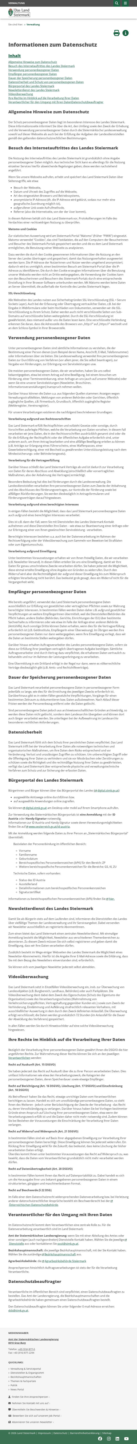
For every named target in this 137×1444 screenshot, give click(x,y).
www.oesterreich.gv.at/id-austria (49, 826)
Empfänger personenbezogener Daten (32, 74)
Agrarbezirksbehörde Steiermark (65, 1261)
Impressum (44, 1433)
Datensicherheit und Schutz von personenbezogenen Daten (46, 82)
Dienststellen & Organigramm (27, 1372)
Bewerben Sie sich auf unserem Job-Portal (36, 1415)
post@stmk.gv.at (67, 1243)
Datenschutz (60, 1433)
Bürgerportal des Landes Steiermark (31, 86)
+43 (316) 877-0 (26, 1349)
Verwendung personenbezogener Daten (33, 70)
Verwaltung (33, 24)
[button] (116, 3)
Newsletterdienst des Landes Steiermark (33, 90)
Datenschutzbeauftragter (87, 102)
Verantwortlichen (19, 1058)
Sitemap (106, 1433)
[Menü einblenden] (125, 3)
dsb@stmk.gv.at (18, 1310)
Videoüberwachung (20, 94)
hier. (112, 899)
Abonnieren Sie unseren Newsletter (32, 1422)
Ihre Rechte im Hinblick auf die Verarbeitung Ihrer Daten (43, 98)
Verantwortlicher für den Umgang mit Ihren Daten (40, 102)
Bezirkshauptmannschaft (60, 1254)
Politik (14, 1385)
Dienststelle (16, 1243)
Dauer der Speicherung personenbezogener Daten (40, 78)
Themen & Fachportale (23, 1381)
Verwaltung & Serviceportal (26, 1368)
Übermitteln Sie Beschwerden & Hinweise (35, 1409)
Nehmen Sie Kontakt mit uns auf (30, 1403)
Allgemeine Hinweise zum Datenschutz (32, 62)
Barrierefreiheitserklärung (85, 1433)
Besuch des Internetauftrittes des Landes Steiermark (41, 66)
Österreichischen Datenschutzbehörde (33, 1205)
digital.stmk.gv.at (108, 790)
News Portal (17, 1389)
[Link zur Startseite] (19, 12)
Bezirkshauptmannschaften (26, 1377)
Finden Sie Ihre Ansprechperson (30, 1396)
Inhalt (14, 55)
